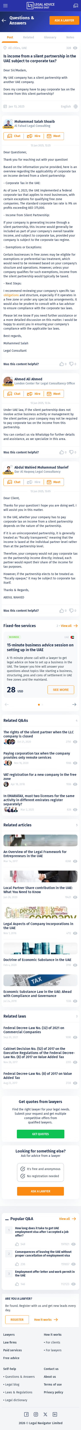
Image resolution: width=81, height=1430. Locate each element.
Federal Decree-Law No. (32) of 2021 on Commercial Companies (33, 1030)
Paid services (12, 1350)
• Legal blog (11, 1384)
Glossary (50, 37)
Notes (70, 37)
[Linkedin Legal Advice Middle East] (55, 1414)
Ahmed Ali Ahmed (28, 379)
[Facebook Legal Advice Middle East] (26, 1414)
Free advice (11, 1358)
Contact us (51, 1369)
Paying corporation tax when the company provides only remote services (36, 755)
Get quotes (40, 1134)
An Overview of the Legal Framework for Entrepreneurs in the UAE (35, 854)
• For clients (52, 1342)
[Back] (6, 20)
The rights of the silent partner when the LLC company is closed (38, 734)
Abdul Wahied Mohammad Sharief (41, 467)
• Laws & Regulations (17, 1392)
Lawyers (9, 1334)
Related (28, 37)
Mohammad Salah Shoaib (34, 121)
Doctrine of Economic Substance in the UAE (37, 960)
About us (50, 1376)
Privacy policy (53, 1392)
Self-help (9, 1369)
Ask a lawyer (64, 20)
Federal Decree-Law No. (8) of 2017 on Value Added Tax (37, 1076)
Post (10, 37)
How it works (43, 1319)
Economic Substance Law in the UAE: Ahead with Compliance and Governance (37, 994)
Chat (17, 136)
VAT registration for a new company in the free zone (39, 777)
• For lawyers (53, 1350)
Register (17, 1319)
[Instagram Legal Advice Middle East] (36, 1414)
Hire (37, 136)
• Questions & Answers (19, 1376)
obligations (11, 295)
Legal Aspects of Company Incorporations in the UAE (38, 926)
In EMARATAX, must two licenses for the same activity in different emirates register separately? (39, 800)
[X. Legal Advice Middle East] (45, 1414)
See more (61, 689)
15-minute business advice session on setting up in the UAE (40, 647)
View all (66, 625)
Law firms (10, 1342)
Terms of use (53, 1384)
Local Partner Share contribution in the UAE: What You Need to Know (38, 890)
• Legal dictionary (15, 1400)
